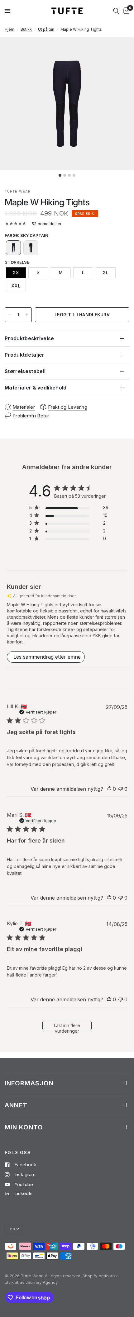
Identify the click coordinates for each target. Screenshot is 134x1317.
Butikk (26, 29)
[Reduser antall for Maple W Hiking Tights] (9, 315)
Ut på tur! (46, 29)
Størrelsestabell (25, 371)
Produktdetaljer (25, 355)
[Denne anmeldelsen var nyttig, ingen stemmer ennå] (109, 789)
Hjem (9, 29)
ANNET (16, 1105)
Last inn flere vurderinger (67, 1026)
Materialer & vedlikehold (36, 388)
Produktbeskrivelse (29, 338)
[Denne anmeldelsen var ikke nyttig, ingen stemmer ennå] (120, 789)
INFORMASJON (29, 1083)
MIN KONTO (24, 1127)
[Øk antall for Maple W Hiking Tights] (26, 315)
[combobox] (116, 11)
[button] (13, 247)
